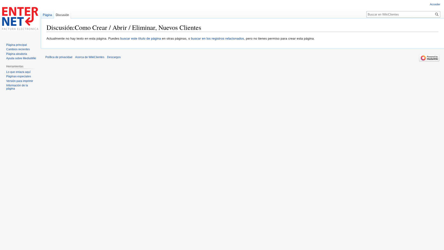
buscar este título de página (140, 38)
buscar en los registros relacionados (217, 38)
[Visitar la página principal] (20, 18)
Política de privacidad (58, 57)
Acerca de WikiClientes (89, 57)
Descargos (114, 57)
